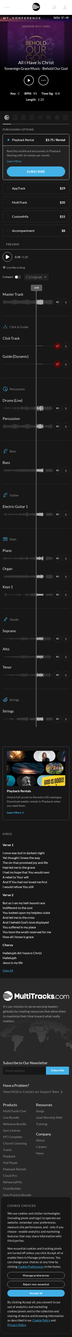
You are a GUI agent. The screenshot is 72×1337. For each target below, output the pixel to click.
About (40, 1140)
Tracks (7, 1150)
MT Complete (12, 1137)
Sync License (11, 1130)
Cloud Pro (10, 1175)
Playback (9, 1156)
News (40, 1153)
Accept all (36, 1293)
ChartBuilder (12, 1188)
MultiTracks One (14, 1111)
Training (41, 1124)
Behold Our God (55, 68)
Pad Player (10, 1162)
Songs (40, 1111)
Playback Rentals (14, 1169)
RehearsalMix (12, 1182)
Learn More (14, 161)
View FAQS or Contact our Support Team (31, 1091)
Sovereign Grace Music (22, 68)
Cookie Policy (41, 1320)
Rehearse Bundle (14, 1124)
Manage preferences (36, 1275)
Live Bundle (11, 1117)
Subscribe (36, 171)
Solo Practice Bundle (17, 1195)
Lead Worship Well (49, 1117)
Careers (41, 1147)
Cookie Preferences (31, 1266)
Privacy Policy (16, 1325)
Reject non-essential (36, 1284)
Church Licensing (15, 1143)
